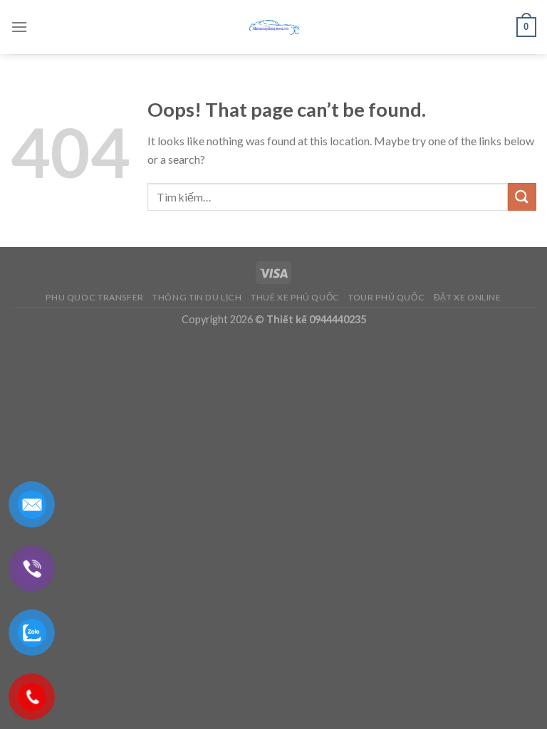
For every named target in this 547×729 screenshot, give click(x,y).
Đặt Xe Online (467, 297)
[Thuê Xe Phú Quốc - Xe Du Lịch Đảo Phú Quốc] (273, 27)
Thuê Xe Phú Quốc (295, 297)
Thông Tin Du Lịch (196, 297)
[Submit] (522, 197)
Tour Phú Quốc (386, 297)
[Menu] (19, 26)
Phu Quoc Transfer (94, 297)
